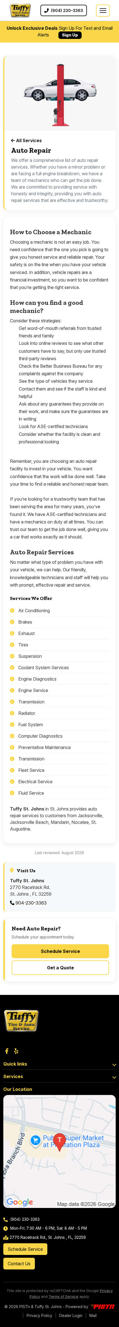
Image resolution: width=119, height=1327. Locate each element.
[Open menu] (103, 10)
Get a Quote (60, 967)
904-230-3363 (30, 903)
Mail (93, 1315)
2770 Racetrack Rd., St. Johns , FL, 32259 (48, 1237)
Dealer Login (70, 1315)
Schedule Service (60, 951)
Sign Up (70, 35)
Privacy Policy (39, 1315)
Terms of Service (63, 1296)
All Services (28, 140)
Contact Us (19, 1263)
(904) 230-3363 (24, 1219)
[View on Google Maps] (59, 1151)
